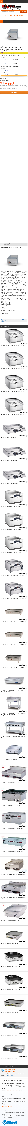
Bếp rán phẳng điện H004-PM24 (9, 1058)
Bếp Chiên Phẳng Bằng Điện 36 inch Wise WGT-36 (13, 621)
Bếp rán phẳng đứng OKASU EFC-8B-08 (11, 529)
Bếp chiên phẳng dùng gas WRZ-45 (10, 920)
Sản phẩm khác (6, 326)
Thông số (7, 244)
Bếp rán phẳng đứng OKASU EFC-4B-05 (11, 506)
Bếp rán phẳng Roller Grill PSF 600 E (10, 1012)
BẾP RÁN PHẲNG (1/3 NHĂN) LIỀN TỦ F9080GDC (13, 414)
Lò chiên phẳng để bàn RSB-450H (9, 759)
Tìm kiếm (23, 11)
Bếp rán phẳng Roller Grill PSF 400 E (10, 943)
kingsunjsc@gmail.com (7, 1091)
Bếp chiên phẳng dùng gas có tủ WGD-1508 (12, 851)
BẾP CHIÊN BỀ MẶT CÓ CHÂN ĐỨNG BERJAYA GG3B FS (13, 737)
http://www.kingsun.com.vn (12, 1090)
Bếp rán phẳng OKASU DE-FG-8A (9, 460)
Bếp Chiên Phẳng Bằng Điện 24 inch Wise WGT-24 (13, 667)
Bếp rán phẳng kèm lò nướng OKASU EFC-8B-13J (13, 575)
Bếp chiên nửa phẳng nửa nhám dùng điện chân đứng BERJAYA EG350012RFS (13, 714)
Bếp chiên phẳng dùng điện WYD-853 (10, 782)
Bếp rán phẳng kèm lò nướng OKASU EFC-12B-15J (13, 598)
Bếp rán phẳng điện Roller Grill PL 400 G (11, 989)
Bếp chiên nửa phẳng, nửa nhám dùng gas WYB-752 (13, 897)
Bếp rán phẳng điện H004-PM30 (9, 1035)
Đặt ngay (14, 92)
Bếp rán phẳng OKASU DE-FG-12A (9, 483)
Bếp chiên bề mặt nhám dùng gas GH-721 (11, 805)
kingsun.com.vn (9, 1075)
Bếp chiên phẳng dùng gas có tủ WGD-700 (12, 828)
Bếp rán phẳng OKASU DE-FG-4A (9, 437)
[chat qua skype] (25, 57)
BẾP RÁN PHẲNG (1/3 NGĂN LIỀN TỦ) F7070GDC (13, 368)
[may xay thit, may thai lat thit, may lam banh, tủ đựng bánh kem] (11, 6)
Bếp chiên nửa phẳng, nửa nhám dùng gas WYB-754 (13, 874)
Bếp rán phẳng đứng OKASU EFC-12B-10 (11, 552)
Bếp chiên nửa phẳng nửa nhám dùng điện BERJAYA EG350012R (12, 691)
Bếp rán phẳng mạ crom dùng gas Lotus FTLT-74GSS (12, 320)
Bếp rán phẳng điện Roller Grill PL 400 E (11, 966)
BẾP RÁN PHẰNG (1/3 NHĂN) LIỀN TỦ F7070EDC (13, 345)
